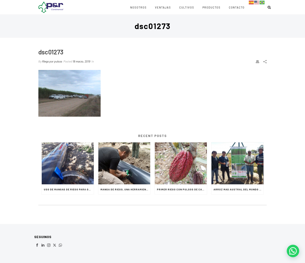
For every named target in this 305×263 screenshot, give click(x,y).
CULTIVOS (186, 7)
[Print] (257, 61)
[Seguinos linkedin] (43, 245)
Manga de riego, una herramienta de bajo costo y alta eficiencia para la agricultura (125, 189)
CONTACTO (237, 7)
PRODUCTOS (212, 7)
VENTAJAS (163, 7)
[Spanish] (251, 2)
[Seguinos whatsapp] (60, 245)
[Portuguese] (262, 2)
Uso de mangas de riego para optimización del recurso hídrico (69, 189)
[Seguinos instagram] (48, 245)
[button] (293, 251)
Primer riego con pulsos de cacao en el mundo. (182, 189)
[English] (257, 2)
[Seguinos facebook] (37, 245)
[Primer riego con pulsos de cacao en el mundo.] (181, 163)
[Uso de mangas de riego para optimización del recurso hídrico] (68, 163)
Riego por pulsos (52, 61)
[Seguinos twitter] (54, 245)
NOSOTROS (138, 7)
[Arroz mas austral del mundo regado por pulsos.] (237, 163)
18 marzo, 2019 (81, 61)
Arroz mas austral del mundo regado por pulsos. (239, 189)
